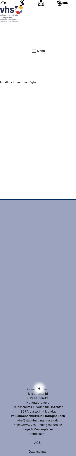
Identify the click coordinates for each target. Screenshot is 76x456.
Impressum (37, 433)
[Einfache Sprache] (47, 3)
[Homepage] (38, 27)
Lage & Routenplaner (38, 429)
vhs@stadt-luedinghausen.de (38, 420)
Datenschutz (37, 451)
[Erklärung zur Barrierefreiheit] (28, 3)
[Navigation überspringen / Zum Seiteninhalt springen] (9, 3)
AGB (37, 442)
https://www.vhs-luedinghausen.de (38, 424)
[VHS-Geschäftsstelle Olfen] (39, 388)
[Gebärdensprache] (66, 3)
